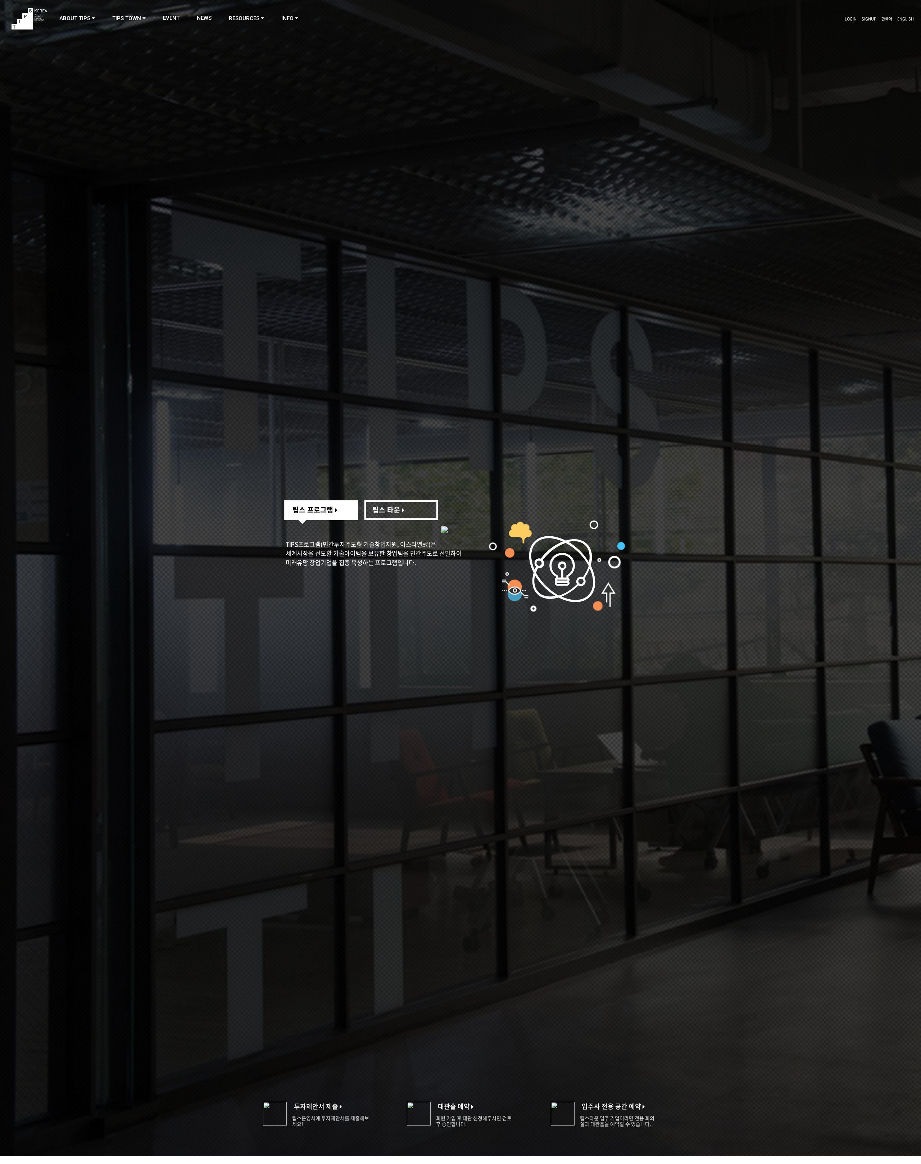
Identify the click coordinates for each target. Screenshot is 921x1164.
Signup (869, 19)
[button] (77, 18)
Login (851, 19)
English (905, 19)
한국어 (886, 19)
